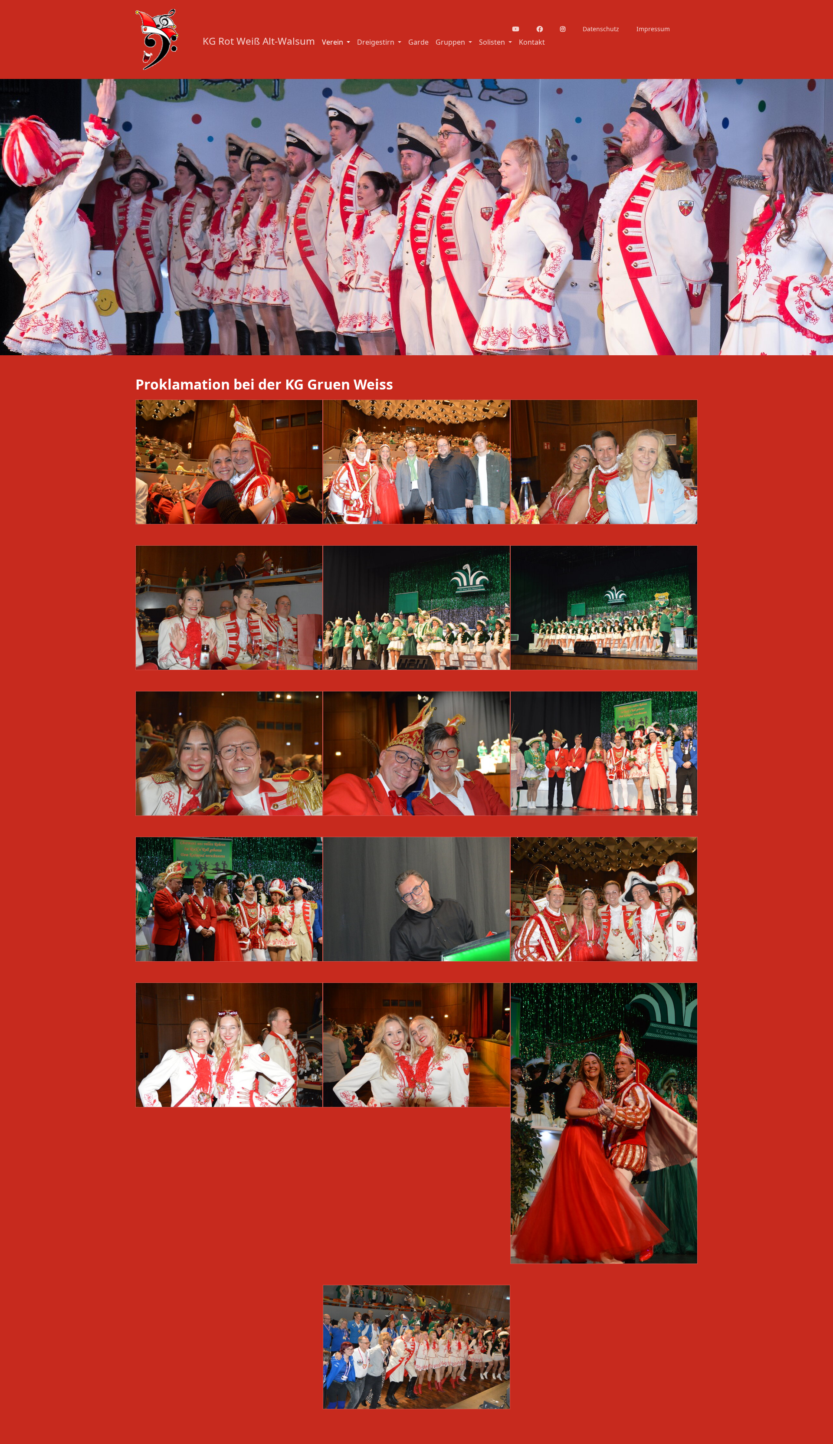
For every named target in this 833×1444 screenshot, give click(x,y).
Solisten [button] (493, 42)
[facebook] (545, 28)
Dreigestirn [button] (376, 42)
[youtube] (521, 28)
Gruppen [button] (451, 42)
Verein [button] (333, 42)
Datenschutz (601, 29)
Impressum (653, 29)
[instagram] (568, 28)
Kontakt (532, 42)
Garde (418, 42)
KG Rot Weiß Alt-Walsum (259, 41)
